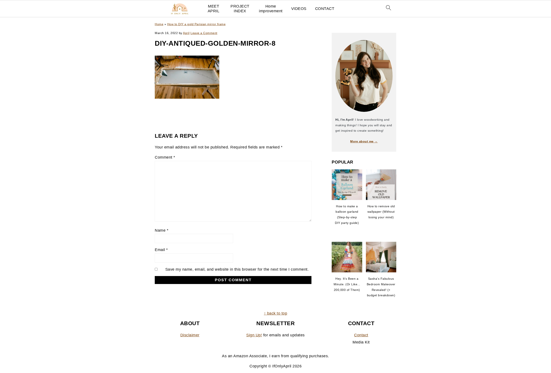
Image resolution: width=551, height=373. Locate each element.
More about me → (364, 141)
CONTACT (324, 8)
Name (161, 230)
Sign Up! (254, 335)
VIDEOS (298, 8)
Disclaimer (190, 335)
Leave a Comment (203, 33)
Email (161, 250)
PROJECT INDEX (240, 8)
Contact (361, 335)
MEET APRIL (214, 8)
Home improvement (271, 8)
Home (159, 24)
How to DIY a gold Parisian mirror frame (196, 24)
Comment (165, 157)
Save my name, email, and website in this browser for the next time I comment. (237, 269)
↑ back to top (275, 313)
